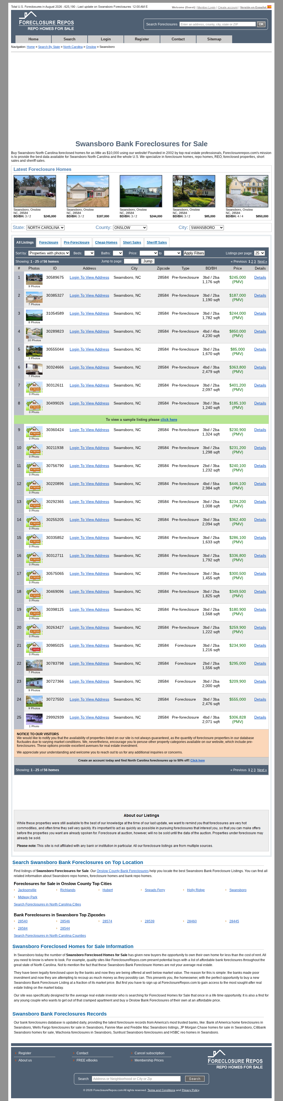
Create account (228, 7)
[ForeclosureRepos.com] (43, 32)
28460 (192, 921)
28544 (65, 928)
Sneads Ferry (155, 890)
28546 (65, 921)
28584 (23, 928)
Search (69, 39)
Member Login (206, 7)
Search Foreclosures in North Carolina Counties (50, 936)
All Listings (25, 242)
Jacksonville (27, 890)
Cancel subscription (149, 1053)
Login (106, 39)
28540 (23, 921)
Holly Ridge (196, 890)
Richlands (67, 890)
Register (142, 39)
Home (33, 39)
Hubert (108, 890)
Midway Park (27, 897)
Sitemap (214, 39)
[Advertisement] (141, 95)
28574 (107, 921)
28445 (234, 921)
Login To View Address (89, 277)
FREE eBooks (87, 1060)
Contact (178, 39)
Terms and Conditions (161, 1090)
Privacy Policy (190, 1090)
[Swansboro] (35, 206)
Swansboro (238, 890)
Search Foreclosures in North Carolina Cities (47, 904)
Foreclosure (48, 242)
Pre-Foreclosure (77, 242)
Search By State (49, 46)
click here (169, 420)
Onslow (91, 46)
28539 (149, 921)
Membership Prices (149, 1060)
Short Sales (132, 242)
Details (260, 277)
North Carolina (73, 46)
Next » (262, 261)
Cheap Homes (106, 242)
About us (25, 1060)
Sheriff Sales (157, 242)
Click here (197, 760)
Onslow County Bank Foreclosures (123, 871)
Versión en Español (253, 7)
